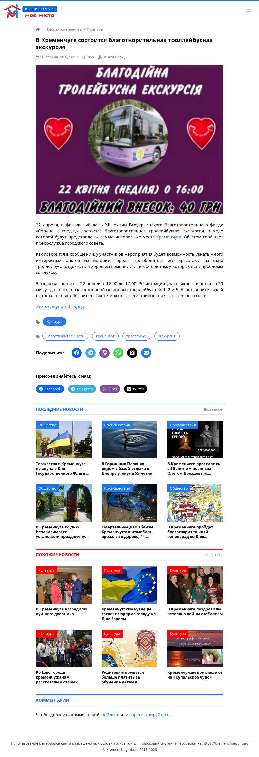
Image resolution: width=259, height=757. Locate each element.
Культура (54, 321)
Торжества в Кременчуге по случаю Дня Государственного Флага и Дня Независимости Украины (62, 468)
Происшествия (117, 425)
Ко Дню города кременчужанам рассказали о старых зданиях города (57, 677)
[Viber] (104, 353)
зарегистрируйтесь (149, 715)
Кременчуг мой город (60, 307)
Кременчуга (168, 237)
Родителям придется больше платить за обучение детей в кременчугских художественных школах (127, 677)
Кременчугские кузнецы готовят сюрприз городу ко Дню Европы (129, 614)
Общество (47, 425)
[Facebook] (77, 353)
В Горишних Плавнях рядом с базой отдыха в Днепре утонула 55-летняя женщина (128, 468)
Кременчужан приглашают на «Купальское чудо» (195, 675)
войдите (110, 715)
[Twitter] (132, 353)
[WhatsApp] (118, 353)
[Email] (146, 353)
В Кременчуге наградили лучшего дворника (61, 611)
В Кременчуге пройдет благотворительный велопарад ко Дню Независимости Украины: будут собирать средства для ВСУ (193, 532)
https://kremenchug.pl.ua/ (225, 743)
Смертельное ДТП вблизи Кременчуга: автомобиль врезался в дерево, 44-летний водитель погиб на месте (128, 532)
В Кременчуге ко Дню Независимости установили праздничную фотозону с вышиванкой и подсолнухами (62, 532)
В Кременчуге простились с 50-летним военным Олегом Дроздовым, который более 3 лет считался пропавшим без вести (193, 468)
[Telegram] (90, 353)
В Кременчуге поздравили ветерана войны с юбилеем (195, 611)
